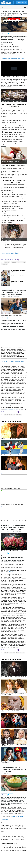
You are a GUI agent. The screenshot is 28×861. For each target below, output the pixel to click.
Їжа (23, 652)
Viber (18, 259)
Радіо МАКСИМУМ (10, 257)
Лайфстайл (12, 652)
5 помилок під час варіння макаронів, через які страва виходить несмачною (12, 818)
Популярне (7, 262)
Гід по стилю (5, 264)
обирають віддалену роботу (12, 409)
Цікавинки (13, 262)
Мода (24, 262)
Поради (19, 262)
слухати (21, 2)
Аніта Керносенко (16, 296)
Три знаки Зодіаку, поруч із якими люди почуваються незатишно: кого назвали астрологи (13, 361)
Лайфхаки (18, 652)
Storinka (11, 571)
